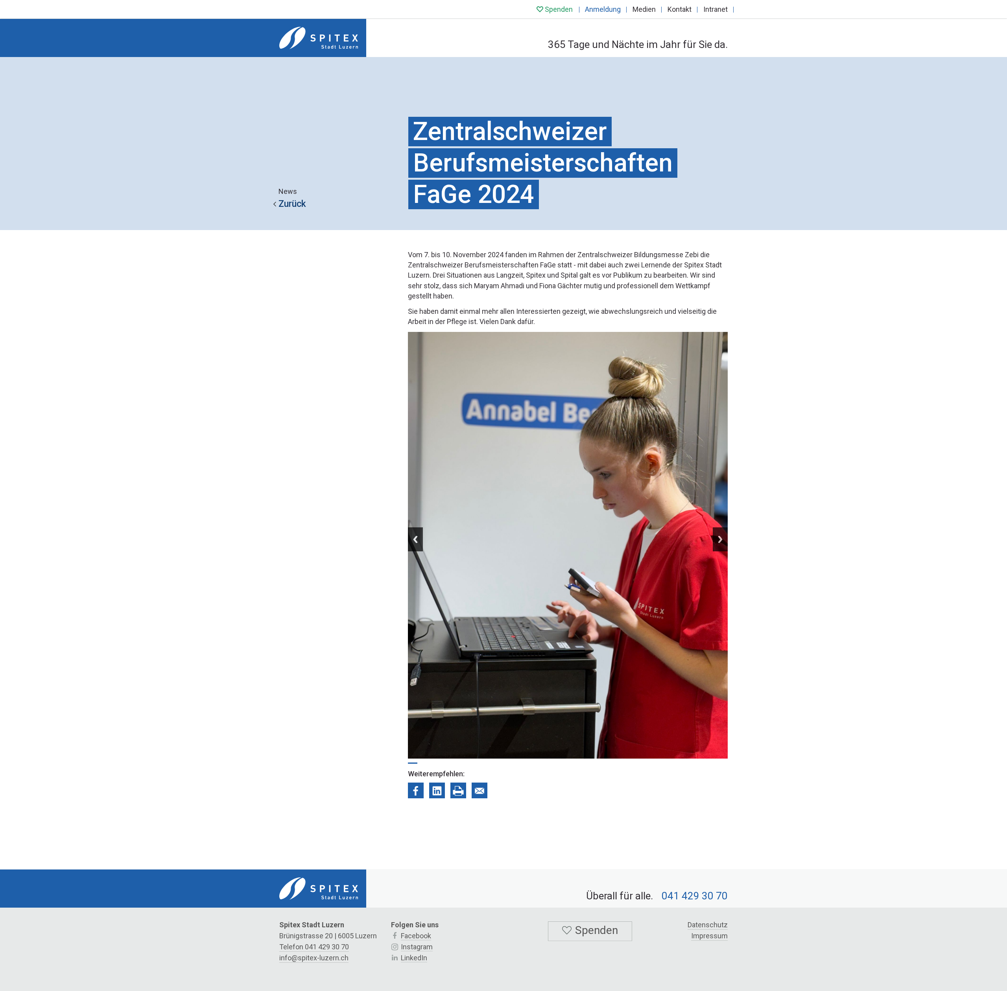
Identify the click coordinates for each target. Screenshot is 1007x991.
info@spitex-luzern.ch (314, 958)
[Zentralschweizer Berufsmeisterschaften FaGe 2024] (416, 790)
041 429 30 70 (695, 896)
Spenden (558, 9)
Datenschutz (708, 925)
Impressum (709, 936)
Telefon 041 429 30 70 (314, 947)
